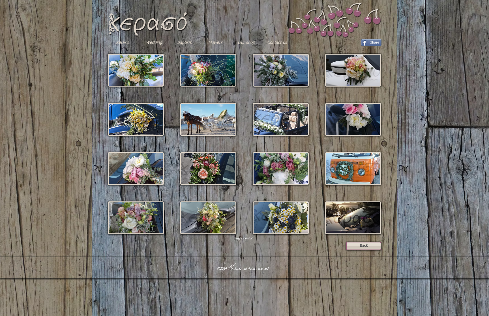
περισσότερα (244, 238)
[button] (136, 70)
